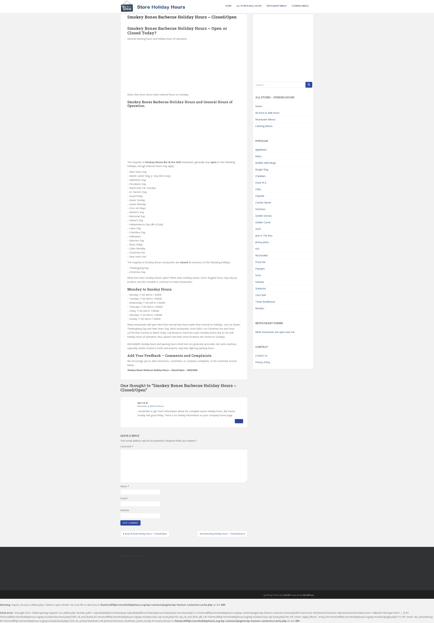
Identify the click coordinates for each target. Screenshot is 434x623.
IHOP (258, 229)
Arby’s (258, 156)
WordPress (308, 595)
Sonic (258, 275)
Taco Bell (260, 295)
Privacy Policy (262, 362)
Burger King (261, 169)
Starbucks (260, 288)
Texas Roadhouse (265, 301)
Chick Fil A (260, 182)
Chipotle (259, 195)
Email (124, 498)
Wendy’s (259, 308)
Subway (259, 281)
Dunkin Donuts (263, 215)
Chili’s (258, 189)
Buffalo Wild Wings (265, 162)
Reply (238, 421)
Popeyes (260, 268)
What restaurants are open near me (275, 332)
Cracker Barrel (263, 202)
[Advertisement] (183, 66)
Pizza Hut (260, 262)
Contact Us (261, 355)
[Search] (308, 85)
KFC (257, 248)
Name (124, 486)
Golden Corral (262, 222)
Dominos (260, 209)
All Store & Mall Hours (249, 5)
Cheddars (260, 176)
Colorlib (286, 595)
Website (124, 510)
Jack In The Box (263, 235)
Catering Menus (300, 5)
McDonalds (261, 255)
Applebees (261, 149)
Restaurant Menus (277, 5)
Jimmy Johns (262, 242)
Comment (126, 446)
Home (228, 5)
